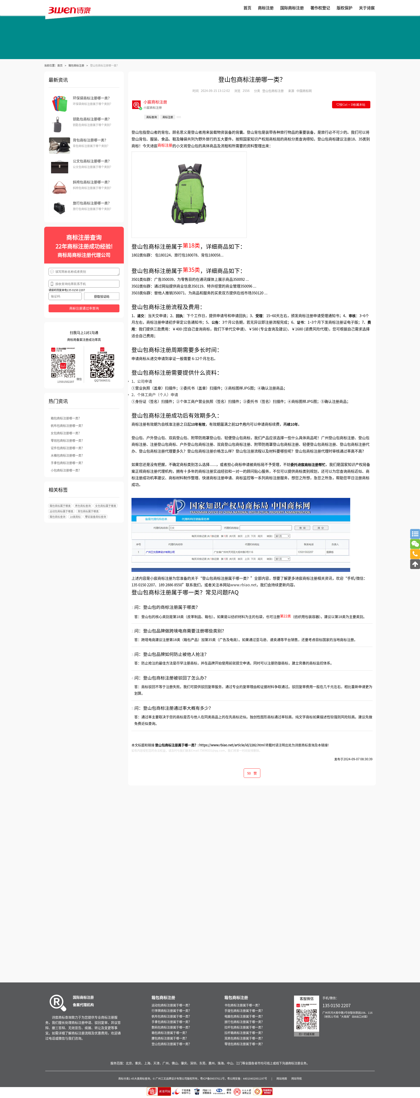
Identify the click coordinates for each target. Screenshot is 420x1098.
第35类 (191, 269)
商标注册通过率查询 (84, 308)
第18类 (191, 245)
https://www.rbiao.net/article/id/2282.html (232, 745)
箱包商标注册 (76, 65)
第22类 (285, 615)
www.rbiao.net (243, 584)
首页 (60, 65)
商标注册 (165, 145)
